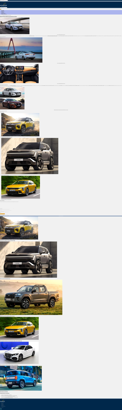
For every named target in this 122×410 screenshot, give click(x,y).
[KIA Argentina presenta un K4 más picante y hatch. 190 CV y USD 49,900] (20, 198)
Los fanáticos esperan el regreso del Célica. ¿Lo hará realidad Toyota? (10, 395)
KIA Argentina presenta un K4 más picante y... (6, 199)
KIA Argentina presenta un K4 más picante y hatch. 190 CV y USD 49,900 (11, 340)
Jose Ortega (2, 395)
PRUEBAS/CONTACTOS (3, 406)
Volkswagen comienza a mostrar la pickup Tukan (7, 240)
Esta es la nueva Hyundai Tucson (5, 278)
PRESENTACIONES (3, 13)
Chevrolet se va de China (4, 391)
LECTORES (2, 12)
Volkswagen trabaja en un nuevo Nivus (11, 396)
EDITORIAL (2, 403)
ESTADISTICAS (2, 404)
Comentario (1, 208)
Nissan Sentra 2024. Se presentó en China (8, 16)
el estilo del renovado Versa (12, 85)
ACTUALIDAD (2, 10)
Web (0, 212)
